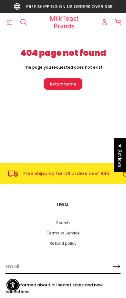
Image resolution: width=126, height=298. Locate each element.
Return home (63, 84)
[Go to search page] (23, 22)
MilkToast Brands (64, 22)
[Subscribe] (117, 266)
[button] (23, 22)
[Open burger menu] (9, 22)
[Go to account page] (104, 22)
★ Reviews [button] (120, 155)
